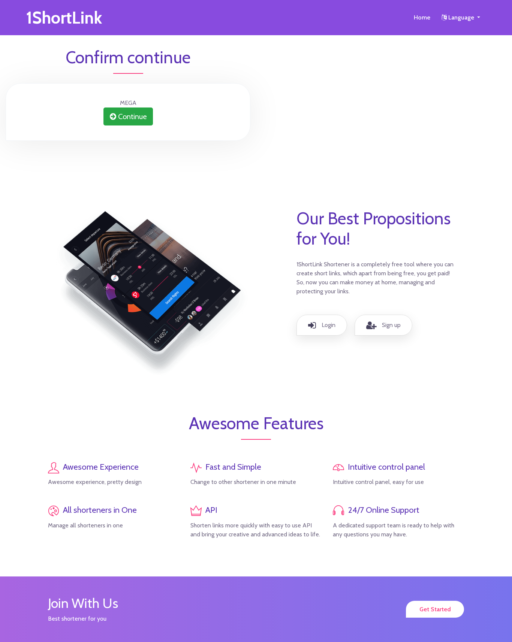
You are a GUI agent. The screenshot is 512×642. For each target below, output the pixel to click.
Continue (131, 116)
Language (461, 17)
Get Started (435, 609)
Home (422, 17)
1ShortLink (64, 17)
